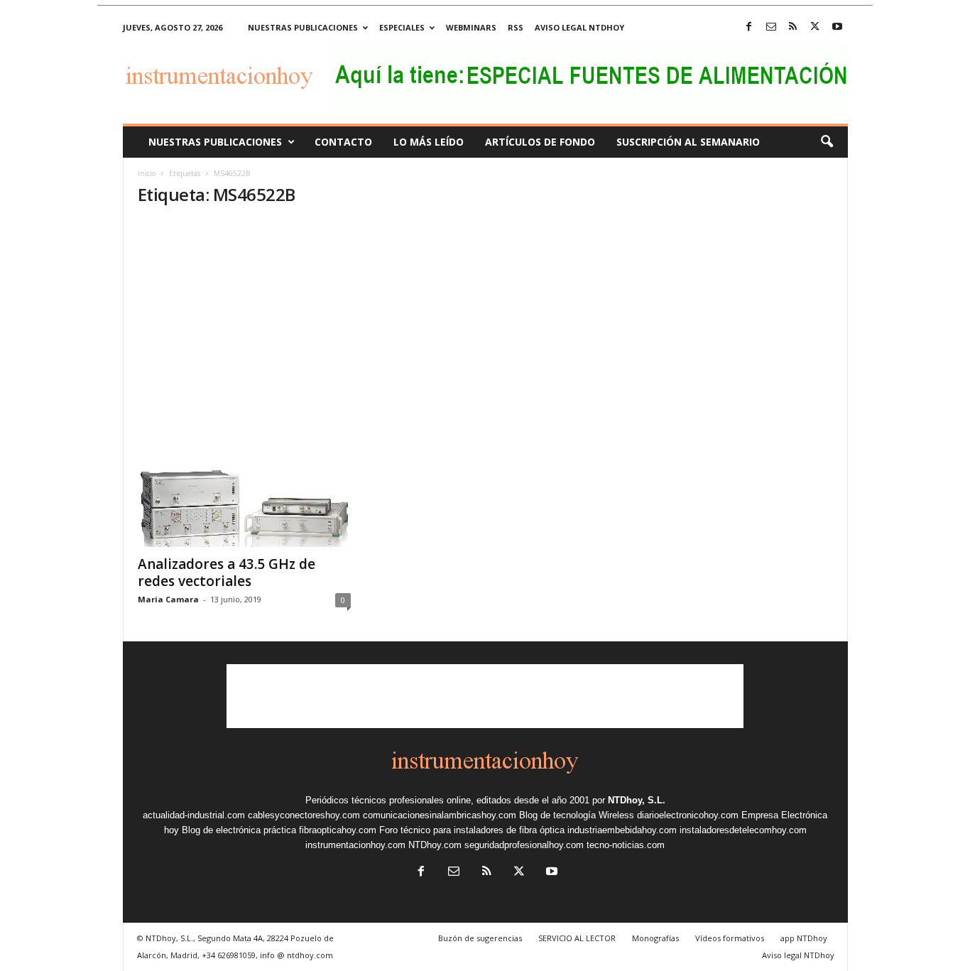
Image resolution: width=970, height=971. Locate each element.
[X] (815, 27)
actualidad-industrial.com (194, 815)
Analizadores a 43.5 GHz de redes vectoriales (226, 572)
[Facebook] (749, 27)
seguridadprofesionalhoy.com (524, 845)
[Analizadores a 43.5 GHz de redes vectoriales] (244, 490)
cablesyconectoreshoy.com (304, 815)
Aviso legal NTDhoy (579, 27)
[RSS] (793, 27)
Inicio (147, 173)
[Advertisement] (485, 326)
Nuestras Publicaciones (215, 141)
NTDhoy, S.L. (636, 800)
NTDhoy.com (435, 845)
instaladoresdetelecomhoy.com (743, 830)
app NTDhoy (803, 938)
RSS (515, 27)
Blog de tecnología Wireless (576, 815)
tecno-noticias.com (626, 845)
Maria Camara (168, 599)
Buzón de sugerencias (480, 938)
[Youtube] (837, 27)
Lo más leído (428, 141)
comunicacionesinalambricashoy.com (439, 815)
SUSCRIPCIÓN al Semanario (688, 141)
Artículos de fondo (540, 141)
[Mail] (771, 27)
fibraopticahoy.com (337, 830)
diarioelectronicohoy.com (688, 815)
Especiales (402, 27)
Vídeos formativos (729, 938)
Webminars (471, 27)
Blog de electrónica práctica (239, 830)
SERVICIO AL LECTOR (577, 938)
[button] (826, 142)
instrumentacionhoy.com (355, 845)
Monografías (655, 938)
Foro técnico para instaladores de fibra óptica (472, 830)
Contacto (343, 141)
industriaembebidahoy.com (622, 830)
